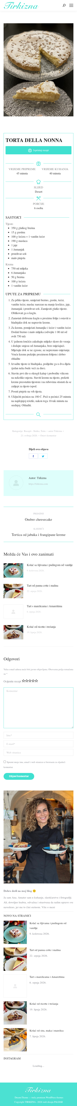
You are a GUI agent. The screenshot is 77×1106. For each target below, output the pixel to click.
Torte (43, 431)
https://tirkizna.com (38, 483)
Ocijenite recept (12, 681)
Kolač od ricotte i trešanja (41, 626)
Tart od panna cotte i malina (42, 585)
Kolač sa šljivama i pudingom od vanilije (50, 565)
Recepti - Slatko (32, 431)
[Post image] (13, 570)
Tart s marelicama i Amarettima (44, 606)
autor (55, 431)
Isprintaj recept (41, 150)
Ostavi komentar (48, 435)
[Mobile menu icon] (71, 5)
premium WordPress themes (50, 1097)
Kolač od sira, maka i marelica (47, 1030)
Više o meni (48, 907)
